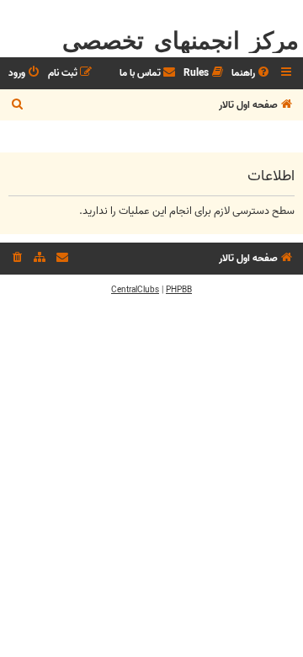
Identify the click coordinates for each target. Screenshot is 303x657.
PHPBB (179, 289)
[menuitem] (251, 73)
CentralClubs (135, 289)
